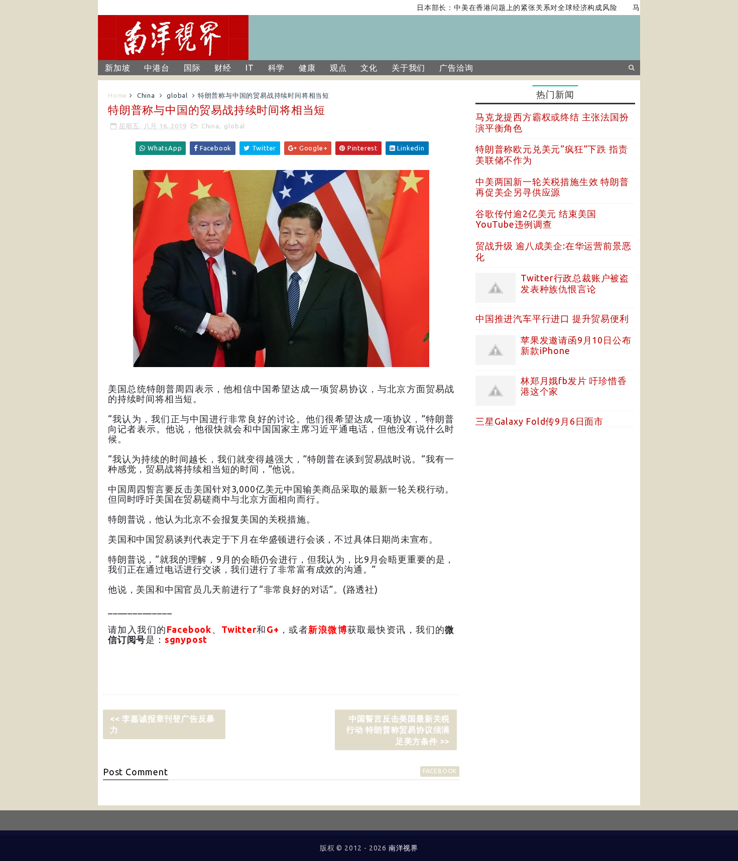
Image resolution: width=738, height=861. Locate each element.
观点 (338, 67)
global (177, 95)
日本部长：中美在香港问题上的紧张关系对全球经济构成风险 (501, 8)
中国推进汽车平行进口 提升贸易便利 (552, 318)
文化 (369, 67)
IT (249, 67)
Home (117, 95)
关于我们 (408, 67)
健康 (307, 67)
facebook (440, 771)
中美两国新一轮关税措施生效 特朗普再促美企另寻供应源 (552, 187)
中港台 (156, 67)
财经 (222, 67)
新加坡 (117, 67)
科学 (276, 67)
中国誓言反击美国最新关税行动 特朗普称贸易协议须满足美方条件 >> (398, 730)
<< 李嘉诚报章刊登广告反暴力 (162, 724)
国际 (192, 67)
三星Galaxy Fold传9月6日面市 (539, 421)
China (146, 95)
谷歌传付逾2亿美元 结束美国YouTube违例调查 (535, 219)
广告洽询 (456, 67)
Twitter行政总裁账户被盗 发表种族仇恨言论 (575, 283)
